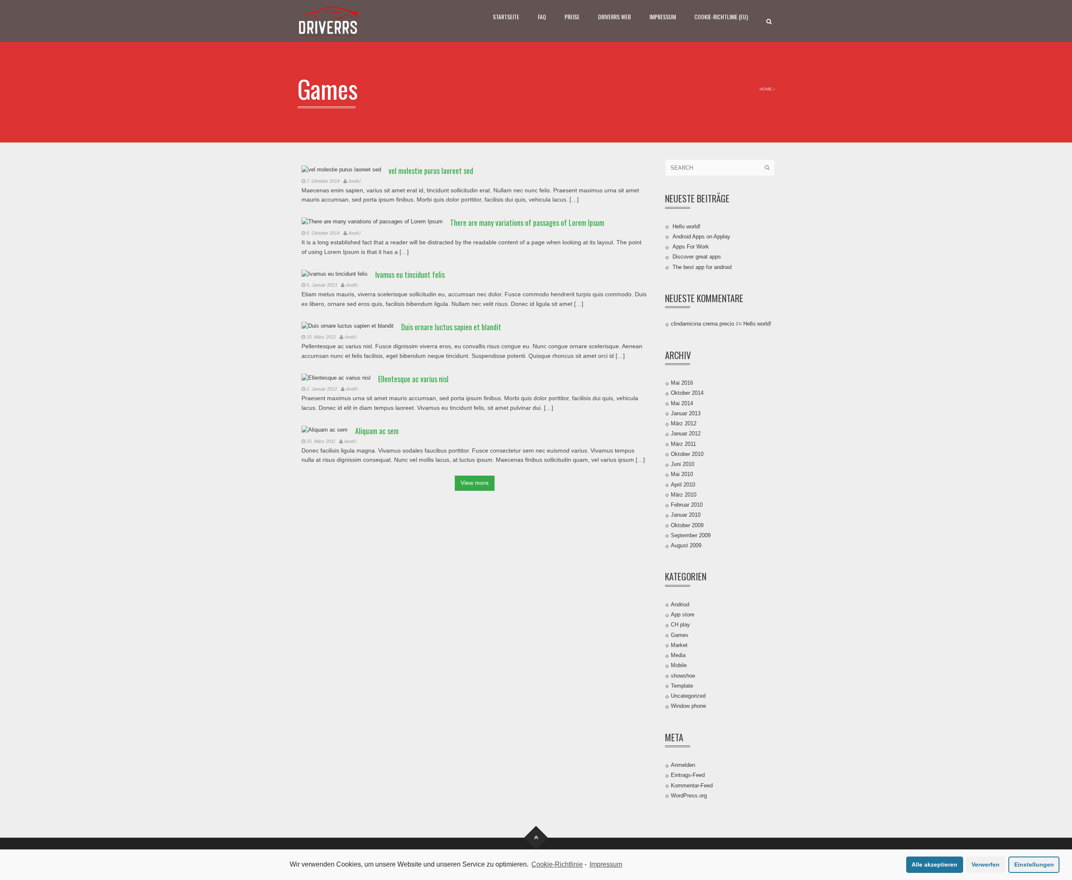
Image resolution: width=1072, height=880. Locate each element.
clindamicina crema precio (702, 324)
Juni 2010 (682, 464)
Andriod (680, 604)
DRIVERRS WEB (614, 16)
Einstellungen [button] (1034, 864)
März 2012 (683, 423)
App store (682, 614)
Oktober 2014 (687, 393)
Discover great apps (697, 257)
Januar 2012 (686, 433)
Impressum (662, 16)
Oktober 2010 (687, 454)
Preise (572, 16)
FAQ (542, 16)
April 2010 (683, 484)
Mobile (679, 665)
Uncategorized (688, 696)
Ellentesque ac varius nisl (413, 378)
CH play (680, 624)
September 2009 (691, 535)
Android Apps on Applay (701, 236)
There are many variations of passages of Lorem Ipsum (527, 222)
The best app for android (702, 267)
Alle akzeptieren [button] (934, 864)
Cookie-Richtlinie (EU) (721, 16)
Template (682, 686)
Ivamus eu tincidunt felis (410, 274)
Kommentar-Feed (692, 785)
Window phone (688, 706)
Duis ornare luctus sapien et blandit (451, 326)
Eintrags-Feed (688, 775)
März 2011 (683, 443)
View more (475, 482)
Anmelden (683, 765)
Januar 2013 (686, 413)
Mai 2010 (682, 474)
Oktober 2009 (687, 525)
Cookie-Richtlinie (557, 864)
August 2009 (686, 545)
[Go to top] (536, 838)
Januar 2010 (686, 515)
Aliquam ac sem (377, 430)
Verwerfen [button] (986, 864)
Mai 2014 (682, 403)
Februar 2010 (687, 505)
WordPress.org (689, 795)
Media (678, 655)
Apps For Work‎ (691, 246)
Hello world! (687, 226)
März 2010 (683, 495)
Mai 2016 (682, 383)
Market (679, 645)
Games (679, 635)
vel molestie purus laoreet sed (431, 170)
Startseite (506, 16)
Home (766, 89)
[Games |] (328, 21)
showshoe (683, 675)
